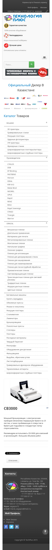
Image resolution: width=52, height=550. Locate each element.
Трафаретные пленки (16, 283)
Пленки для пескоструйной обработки (24, 267)
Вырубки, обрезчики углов (18, 357)
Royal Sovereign (14, 208)
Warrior (10, 218)
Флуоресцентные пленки (18, 286)
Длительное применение (18, 233)
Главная (7, 108)
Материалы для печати (17, 236)
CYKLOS (10, 164)
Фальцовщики (13, 353)
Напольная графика (16, 246)
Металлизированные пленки (20, 240)
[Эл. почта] (47, 407)
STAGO (10, 211)
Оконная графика (15, 250)
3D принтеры (13, 129)
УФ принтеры (13, 143)
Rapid (9, 198)
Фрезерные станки (15, 146)
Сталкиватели (13, 314)
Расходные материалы (16, 338)
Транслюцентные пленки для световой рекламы (24, 278)
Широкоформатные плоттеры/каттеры (24, 149)
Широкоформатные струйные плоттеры (25, 153)
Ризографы (11, 345)
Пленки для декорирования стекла (22, 257)
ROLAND (10, 123)
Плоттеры (11, 334)
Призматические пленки (18, 270)
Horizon (10, 178)
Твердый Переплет (15, 342)
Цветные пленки (14, 290)
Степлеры (11, 330)
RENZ (9, 201)
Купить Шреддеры (15, 299)
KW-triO (10, 184)
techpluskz (38, 11)
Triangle (10, 215)
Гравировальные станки (18, 132)
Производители (13, 158)
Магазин (43, 7)
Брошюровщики (31, 108)
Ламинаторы (12, 318)
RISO (9, 205)
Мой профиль (33, 7)
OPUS (9, 195)
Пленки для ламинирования (19, 263)
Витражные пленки (15, 229)
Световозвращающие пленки (20, 274)
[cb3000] (26, 392)
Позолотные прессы (15, 326)
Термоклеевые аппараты (17, 369)
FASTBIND (11, 174)
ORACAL (10, 223)
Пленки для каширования (18, 260)
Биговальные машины (16, 295)
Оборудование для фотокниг (19, 349)
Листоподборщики (15, 361)
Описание (12, 460)
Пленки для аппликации (18, 253)
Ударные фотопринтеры (18, 139)
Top (45, 533)
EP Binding (12, 171)
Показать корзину (40, 2)
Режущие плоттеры (15, 136)
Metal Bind (12, 188)
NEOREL (10, 191)
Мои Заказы (11, 519)
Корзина (10, 522)
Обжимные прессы (15, 303)
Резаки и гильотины (15, 306)
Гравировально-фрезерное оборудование (25, 365)
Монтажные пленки (16, 243)
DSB (9, 167)
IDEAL (9, 181)
